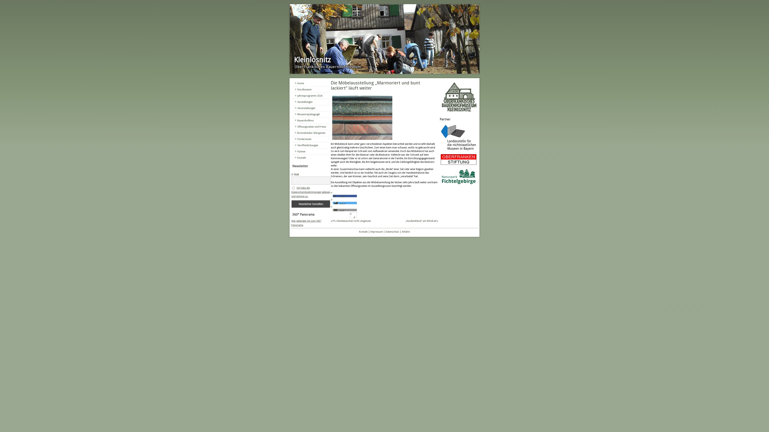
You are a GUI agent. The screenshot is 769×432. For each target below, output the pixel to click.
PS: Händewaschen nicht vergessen (352, 221)
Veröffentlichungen (307, 145)
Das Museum (304, 89)
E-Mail (295, 174)
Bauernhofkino (305, 120)
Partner (301, 151)
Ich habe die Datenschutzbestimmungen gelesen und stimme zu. (310, 192)
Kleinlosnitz (312, 59)
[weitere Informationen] (354, 218)
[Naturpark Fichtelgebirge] (458, 184)
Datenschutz (392, 231)
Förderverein (304, 139)
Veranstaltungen (306, 108)
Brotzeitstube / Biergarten (311, 133)
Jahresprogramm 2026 (310, 95)
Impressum (376, 231)
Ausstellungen (305, 102)
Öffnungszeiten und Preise (311, 126)
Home (300, 83)
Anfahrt (406, 231)
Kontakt (301, 157)
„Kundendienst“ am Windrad (421, 221)
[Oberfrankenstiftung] (458, 165)
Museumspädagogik (308, 114)
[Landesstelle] (458, 151)
